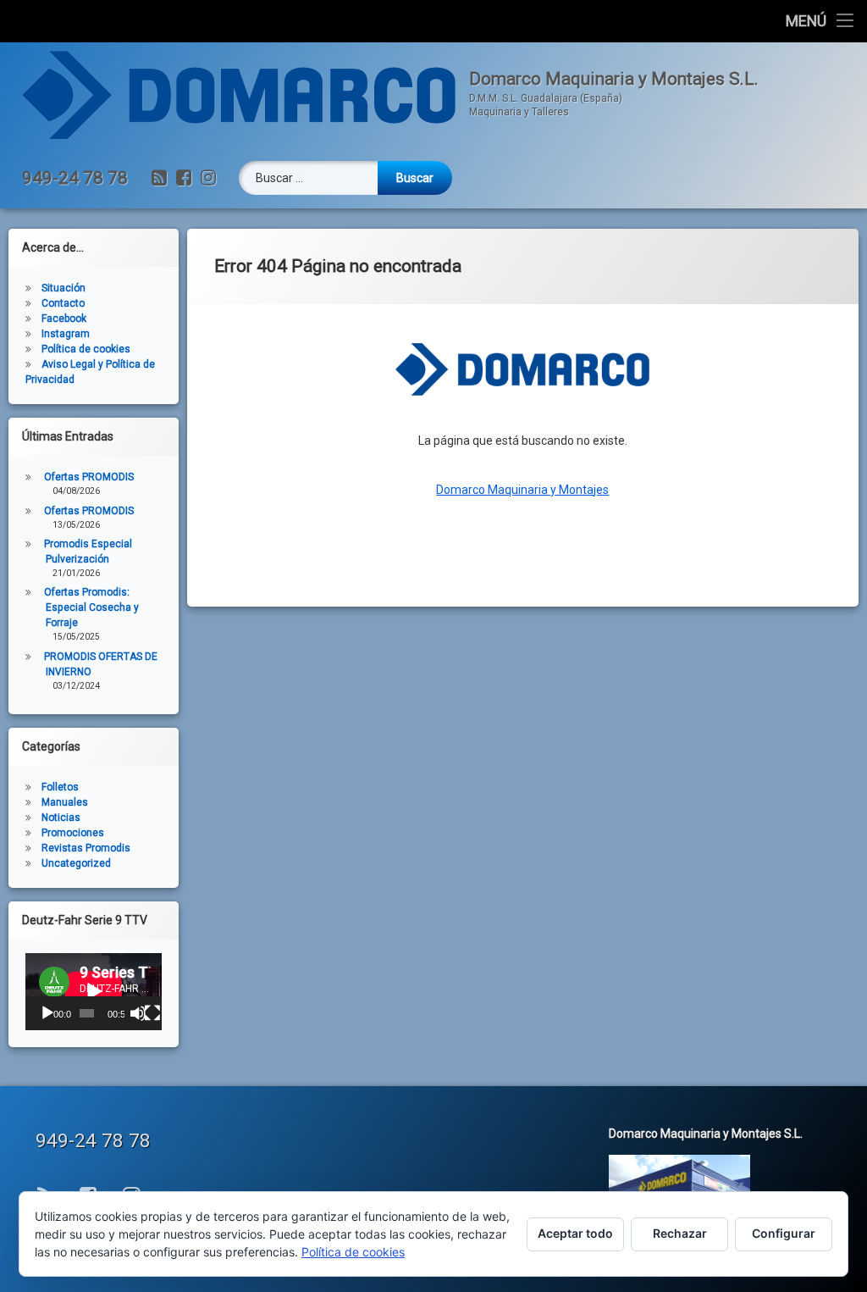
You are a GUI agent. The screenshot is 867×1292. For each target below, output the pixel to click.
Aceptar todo (575, 1233)
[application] (93, 991)
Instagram (65, 334)
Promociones (72, 833)
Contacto (63, 303)
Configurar (783, 1233)
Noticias (60, 817)
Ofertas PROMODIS (89, 477)
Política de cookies (85, 349)
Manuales (64, 802)
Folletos (60, 787)
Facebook (63, 318)
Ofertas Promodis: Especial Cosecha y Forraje (91, 607)
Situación (63, 288)
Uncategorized (76, 863)
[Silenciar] (138, 1013)
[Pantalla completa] (152, 1013)
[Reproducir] (47, 1013)
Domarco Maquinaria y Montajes (522, 489)
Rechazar (680, 1233)
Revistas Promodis (85, 848)
